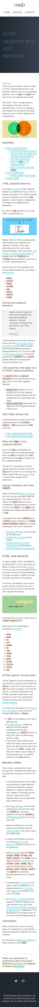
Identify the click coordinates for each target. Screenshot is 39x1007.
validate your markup (25, 940)
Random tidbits (12, 178)
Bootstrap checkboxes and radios (20, 548)
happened (15, 891)
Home (7, 12)
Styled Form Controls (15, 537)
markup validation (9, 702)
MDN (16, 334)
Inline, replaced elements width (19, 433)
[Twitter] (16, 984)
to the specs (27, 888)
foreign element (14, 724)
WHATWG (10, 273)
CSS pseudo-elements (14, 354)
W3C (16, 189)
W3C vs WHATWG (20, 899)
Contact (30, 12)
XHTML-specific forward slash (23, 175)
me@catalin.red (19, 964)
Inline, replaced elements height (19, 436)
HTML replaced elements (16, 148)
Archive (17, 12)
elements (13, 831)
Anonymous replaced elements (23, 151)
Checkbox (10, 532)
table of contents (27, 494)
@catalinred (19, 966)
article (25, 474)
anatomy (30, 567)
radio (21, 532)
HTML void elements (15, 173)
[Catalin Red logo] (19, 4)
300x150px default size (20, 159)
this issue (24, 883)
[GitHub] (23, 984)
